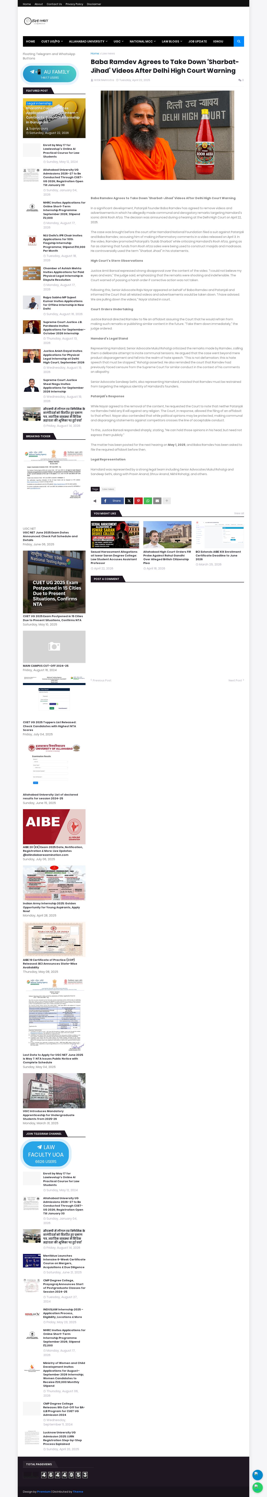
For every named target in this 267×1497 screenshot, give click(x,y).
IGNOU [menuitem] (218, 41)
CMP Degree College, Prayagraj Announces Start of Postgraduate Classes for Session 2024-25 (64, 1286)
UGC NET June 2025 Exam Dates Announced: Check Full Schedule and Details (50, 536)
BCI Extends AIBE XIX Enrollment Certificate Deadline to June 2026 (218, 555)
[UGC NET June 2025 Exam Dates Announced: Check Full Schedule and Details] (55, 524)
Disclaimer (94, 4)
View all (239, 513)
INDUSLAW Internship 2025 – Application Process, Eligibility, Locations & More (63, 1313)
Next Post (235, 680)
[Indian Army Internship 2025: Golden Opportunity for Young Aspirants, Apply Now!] (55, 899)
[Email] (157, 500)
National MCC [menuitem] (141, 41)
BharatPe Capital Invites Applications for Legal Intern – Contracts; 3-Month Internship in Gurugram (53, 115)
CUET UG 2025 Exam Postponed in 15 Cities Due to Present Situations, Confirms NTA (53, 618)
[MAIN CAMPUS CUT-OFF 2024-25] (55, 662)
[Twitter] (129, 500)
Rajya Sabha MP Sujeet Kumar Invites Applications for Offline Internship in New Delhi (63, 303)
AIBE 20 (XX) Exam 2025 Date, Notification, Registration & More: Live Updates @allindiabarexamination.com (53, 851)
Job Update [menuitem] (197, 41)
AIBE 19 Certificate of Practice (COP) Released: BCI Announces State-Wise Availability (50, 963)
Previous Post (102, 680)
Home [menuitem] (30, 41)
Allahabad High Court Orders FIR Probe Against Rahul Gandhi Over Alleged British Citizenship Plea (167, 557)
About (39, 4)
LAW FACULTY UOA (46, 1153)
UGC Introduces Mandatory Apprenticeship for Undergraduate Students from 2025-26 (48, 1115)
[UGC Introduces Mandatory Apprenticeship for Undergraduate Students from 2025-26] (55, 1107)
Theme (78, 1492)
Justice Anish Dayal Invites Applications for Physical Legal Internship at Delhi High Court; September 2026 (63, 356)
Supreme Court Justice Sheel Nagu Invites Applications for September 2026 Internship (63, 385)
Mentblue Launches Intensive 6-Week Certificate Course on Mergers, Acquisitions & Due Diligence (64, 1261)
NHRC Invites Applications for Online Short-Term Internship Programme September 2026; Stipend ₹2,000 (64, 210)
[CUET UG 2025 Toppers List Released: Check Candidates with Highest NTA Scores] (55, 718)
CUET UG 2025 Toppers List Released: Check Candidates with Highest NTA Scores (49, 726)
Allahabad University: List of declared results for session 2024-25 (50, 796)
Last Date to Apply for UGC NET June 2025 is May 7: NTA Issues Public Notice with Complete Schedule (53, 1058)
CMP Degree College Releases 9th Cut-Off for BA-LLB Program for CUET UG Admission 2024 (64, 1409)
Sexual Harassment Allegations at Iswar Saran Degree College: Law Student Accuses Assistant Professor (114, 557)
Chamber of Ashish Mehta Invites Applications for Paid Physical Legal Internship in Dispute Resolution (63, 274)
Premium (44, 1492)
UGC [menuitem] (117, 41)
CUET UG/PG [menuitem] (50, 41)
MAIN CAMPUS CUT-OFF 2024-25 (45, 666)
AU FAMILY (52, 73)
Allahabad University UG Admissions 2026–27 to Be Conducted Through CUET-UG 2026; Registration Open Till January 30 (63, 177)
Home (27, 4)
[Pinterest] (138, 500)
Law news (108, 53)
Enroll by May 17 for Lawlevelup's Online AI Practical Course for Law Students (61, 151)
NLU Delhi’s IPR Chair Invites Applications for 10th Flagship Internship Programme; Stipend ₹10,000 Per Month (64, 243)
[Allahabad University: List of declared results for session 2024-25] (55, 790)
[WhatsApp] (148, 500)
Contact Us (54, 4)
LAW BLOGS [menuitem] (170, 41)
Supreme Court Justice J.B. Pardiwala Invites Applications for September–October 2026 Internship (64, 328)
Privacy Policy (74, 4)
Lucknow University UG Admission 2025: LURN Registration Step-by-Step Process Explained (62, 1438)
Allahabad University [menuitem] (87, 41)
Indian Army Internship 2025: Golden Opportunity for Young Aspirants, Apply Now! (51, 907)
